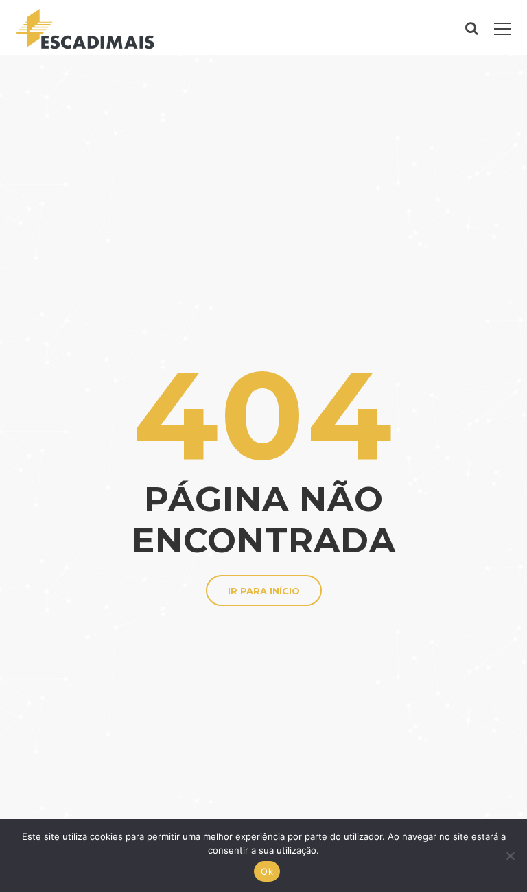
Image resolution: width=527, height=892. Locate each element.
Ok (267, 871)
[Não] (510, 855)
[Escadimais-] (85, 27)
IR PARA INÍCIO (264, 590)
